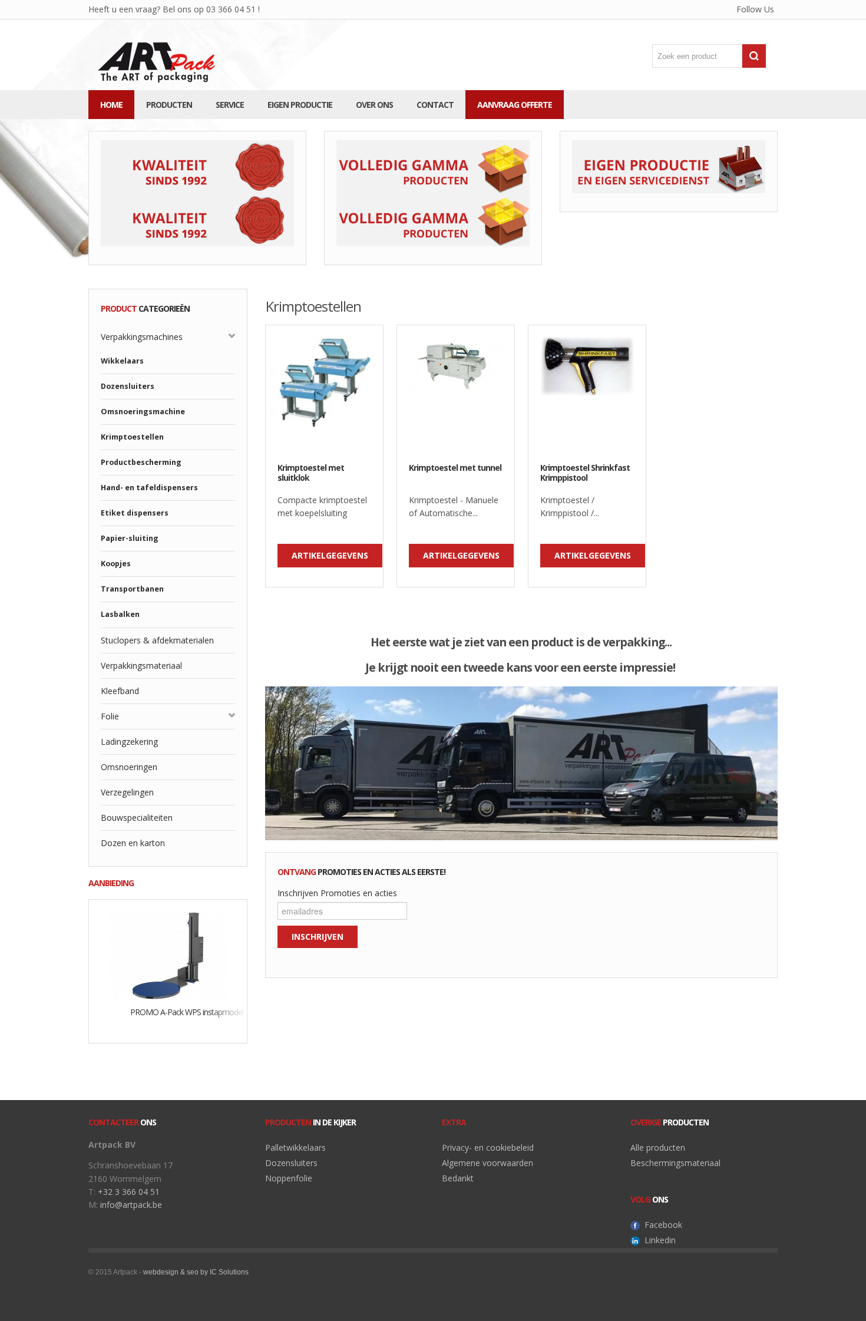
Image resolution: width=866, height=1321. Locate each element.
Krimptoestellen (132, 437)
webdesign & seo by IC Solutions (196, 1272)
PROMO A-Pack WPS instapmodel (182, 1013)
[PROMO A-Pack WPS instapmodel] (168, 954)
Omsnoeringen (129, 766)
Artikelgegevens (330, 555)
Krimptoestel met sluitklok (310, 473)
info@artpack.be (131, 1204)
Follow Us (746, 11)
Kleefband (120, 690)
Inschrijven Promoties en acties (337, 893)
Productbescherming (141, 462)
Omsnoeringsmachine (143, 412)
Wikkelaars (122, 361)
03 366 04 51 (230, 9)
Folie (110, 716)
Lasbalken (120, 614)
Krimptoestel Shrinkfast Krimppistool (585, 473)
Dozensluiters (127, 386)
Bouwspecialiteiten (137, 817)
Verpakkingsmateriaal (141, 665)
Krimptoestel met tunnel (455, 468)
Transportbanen (132, 589)
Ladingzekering (129, 741)
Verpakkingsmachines (142, 336)
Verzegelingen (127, 792)
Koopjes (116, 564)
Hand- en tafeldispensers (149, 488)
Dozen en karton (133, 842)
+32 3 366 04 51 (129, 1191)
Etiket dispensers (134, 513)
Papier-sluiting (129, 538)
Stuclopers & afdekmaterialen (157, 640)
